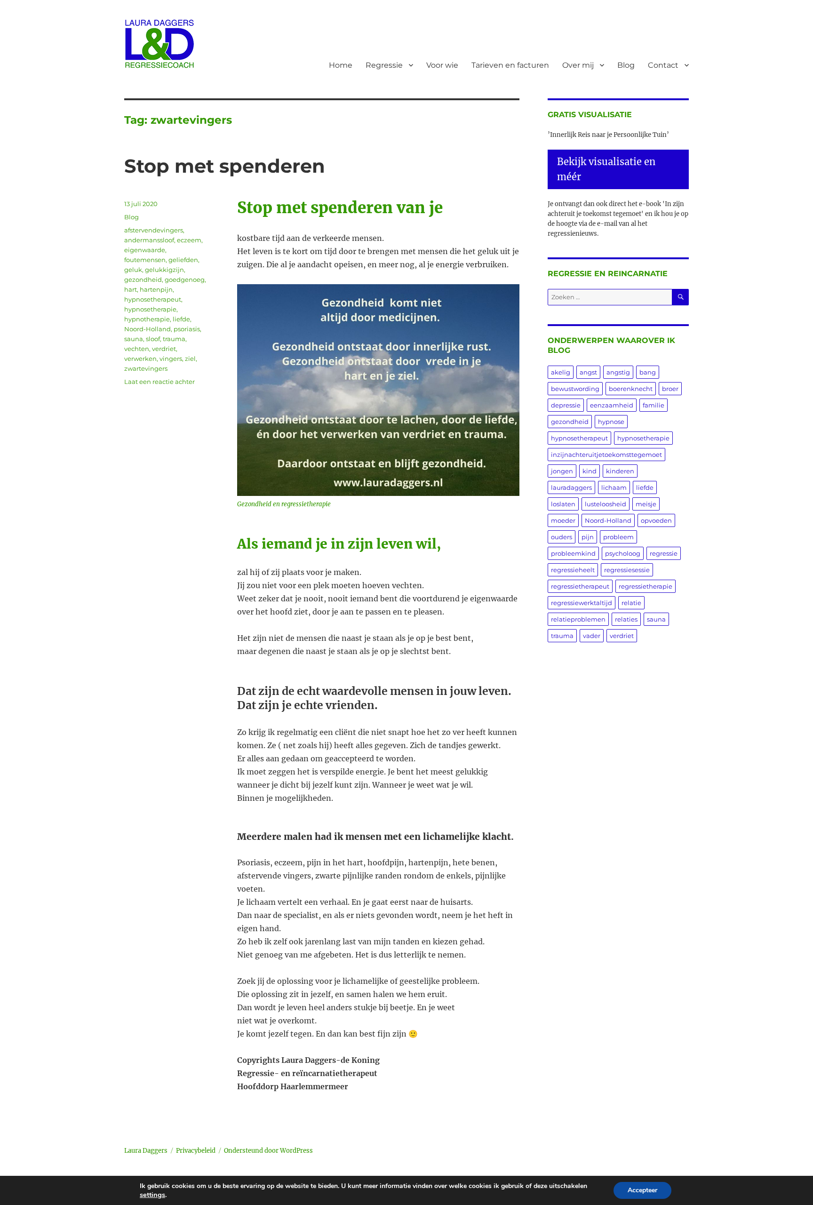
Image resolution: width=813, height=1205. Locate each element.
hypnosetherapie (150, 309)
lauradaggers (571, 487)
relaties (626, 619)
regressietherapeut (580, 586)
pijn (588, 537)
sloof (153, 339)
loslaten (563, 504)
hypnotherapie (147, 319)
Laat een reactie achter (159, 381)
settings (152, 1194)
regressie (664, 553)
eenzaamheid (611, 405)
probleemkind (573, 553)
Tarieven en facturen (510, 65)
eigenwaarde (144, 250)
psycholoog (622, 553)
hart (130, 289)
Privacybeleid (195, 1151)
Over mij (578, 65)
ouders (561, 537)
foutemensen (145, 259)
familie (653, 405)
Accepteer (642, 1190)
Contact (663, 65)
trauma (174, 339)
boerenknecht (631, 388)
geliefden (183, 259)
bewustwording (575, 388)
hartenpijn (156, 289)
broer (670, 388)
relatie (631, 602)
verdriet (164, 348)
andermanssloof (149, 240)
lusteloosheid (605, 504)
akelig (560, 372)
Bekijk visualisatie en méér (606, 169)
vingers (170, 358)
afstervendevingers (153, 230)
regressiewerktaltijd (581, 602)
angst (588, 372)
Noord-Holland (147, 329)
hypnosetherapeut (152, 299)
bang (647, 372)
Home (340, 65)
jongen (562, 471)
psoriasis (187, 329)
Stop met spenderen (224, 165)
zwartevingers (145, 368)
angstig (618, 372)
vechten (136, 348)
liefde (181, 319)
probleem (618, 537)
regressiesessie (627, 570)
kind (589, 471)
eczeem (189, 240)
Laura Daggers (145, 1151)
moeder (563, 520)
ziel (190, 358)
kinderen (620, 471)
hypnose (611, 421)
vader (591, 635)
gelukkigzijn (164, 269)
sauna (133, 339)
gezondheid (143, 279)
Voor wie (442, 65)
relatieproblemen (578, 619)
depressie (566, 405)
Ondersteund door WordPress (268, 1151)
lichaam (614, 487)
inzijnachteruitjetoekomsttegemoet (606, 454)
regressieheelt (573, 570)
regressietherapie (645, 586)
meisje (646, 504)
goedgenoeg (185, 279)
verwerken (140, 358)
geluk (133, 269)
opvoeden (656, 520)
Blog (626, 65)
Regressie (384, 65)
